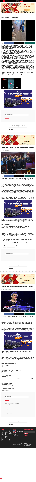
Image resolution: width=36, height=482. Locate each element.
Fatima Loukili (7, 390)
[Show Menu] (1, 1)
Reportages (10, 433)
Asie (1, 433)
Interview (6, 431)
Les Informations (6, 436)
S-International (10, 434)
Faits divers (2, 439)
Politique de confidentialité (27, 444)
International (9, 150)
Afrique (2, 431)
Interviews (6, 432)
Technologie (10, 437)
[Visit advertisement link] (18, 8)
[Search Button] (34, 1)
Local (5, 438)
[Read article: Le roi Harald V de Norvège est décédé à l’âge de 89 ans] (14, 431)
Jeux (5, 433)
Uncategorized (10, 438)
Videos (9, 439)
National (10, 431)
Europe (2, 438)
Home (2, 14)
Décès (4, 390)
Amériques (2, 432)
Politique (10, 432)
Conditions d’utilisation (27, 445)
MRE (9, 430)
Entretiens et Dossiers (2, 437)
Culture (9, 289)
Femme (11, 289)
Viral (9, 440)
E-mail (18, 126)
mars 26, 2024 (2, 150)
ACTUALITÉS (4, 14)
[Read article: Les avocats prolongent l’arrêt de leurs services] (14, 435)
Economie (2, 435)
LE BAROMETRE (6, 434)
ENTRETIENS (2, 436)
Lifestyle (6, 437)
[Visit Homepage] (19, 1)
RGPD (25, 446)
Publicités (25, 443)
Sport (11, 150)
